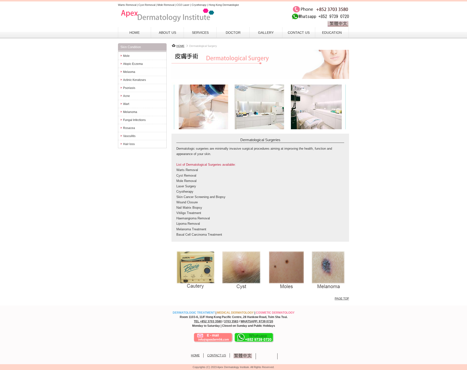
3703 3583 (231, 321)
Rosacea (129, 128)
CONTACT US (299, 32)
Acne (126, 96)
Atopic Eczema (133, 64)
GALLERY (266, 32)
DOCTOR (233, 32)
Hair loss (129, 144)
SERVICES (200, 32)
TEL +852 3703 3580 (208, 321)
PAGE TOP (342, 298)
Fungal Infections (134, 120)
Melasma (129, 72)
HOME (134, 32)
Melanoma (130, 112)
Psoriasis (129, 88)
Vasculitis (129, 136)
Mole (126, 56)
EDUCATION (332, 32)
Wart (126, 104)
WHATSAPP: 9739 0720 (257, 321)
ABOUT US (167, 32)
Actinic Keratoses (134, 80)
